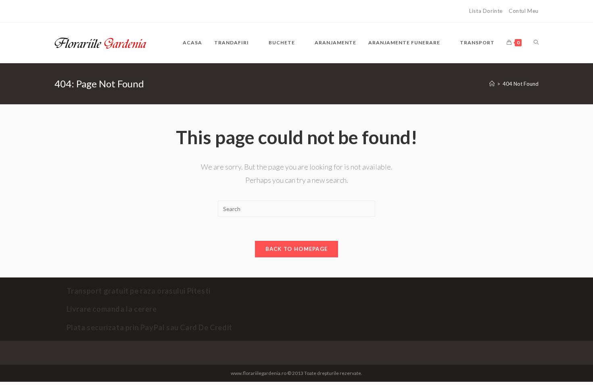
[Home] (492, 84)
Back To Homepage (296, 249)
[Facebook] (58, 11)
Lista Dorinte (486, 11)
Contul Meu (524, 11)
